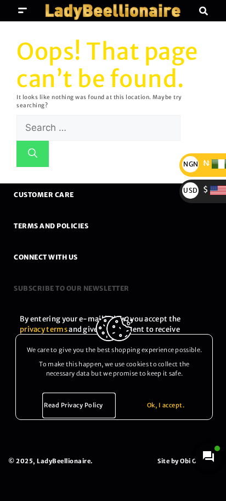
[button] (22, 10)
